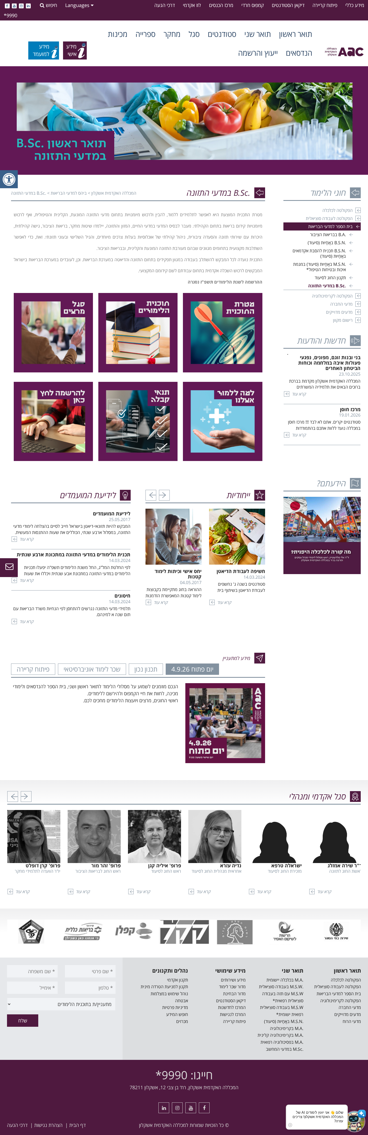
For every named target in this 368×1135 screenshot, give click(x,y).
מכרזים (182, 1021)
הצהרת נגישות (48, 1125)
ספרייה (145, 34)
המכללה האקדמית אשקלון (113, 193)
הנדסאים (299, 53)
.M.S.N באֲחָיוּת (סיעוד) (283, 1021)
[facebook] (7, 5)
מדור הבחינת (234, 994)
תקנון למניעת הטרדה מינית (164, 987)
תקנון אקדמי (177, 980)
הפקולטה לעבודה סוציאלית (329, 218)
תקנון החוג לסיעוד (330, 278)
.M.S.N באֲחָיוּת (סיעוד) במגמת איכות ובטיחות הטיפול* (319, 267)
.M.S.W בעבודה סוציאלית (281, 987)
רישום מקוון (343, 320)
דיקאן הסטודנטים (288, 5)
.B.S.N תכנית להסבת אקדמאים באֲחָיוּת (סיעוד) (319, 253)
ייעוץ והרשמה (258, 53)
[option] (184, 120)
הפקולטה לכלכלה (337, 210)
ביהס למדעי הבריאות (69, 193)
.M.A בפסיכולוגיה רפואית (282, 1042)
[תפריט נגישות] (9, 179)
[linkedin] (28, 5)
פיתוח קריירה (325, 5)
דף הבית (77, 1125)
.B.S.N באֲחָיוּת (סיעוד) (327, 243)
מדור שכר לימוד (232, 987)
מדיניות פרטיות (175, 1007)
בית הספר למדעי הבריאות (330, 226)
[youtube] (14, 5)
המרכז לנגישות (233, 1014)
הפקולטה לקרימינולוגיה (332, 296)
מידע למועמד (41, 50)
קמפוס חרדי (252, 5)
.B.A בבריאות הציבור (328, 235)
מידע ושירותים (233, 980)
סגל (194, 34)
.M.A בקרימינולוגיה (286, 1028)
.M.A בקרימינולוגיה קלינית (280, 1035)
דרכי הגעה (164, 5)
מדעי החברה (341, 304)
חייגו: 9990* (184, 1074)
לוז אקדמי (192, 5)
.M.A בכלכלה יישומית (284, 980)
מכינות (117, 34)
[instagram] (21, 5)
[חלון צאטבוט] (362, 1129)
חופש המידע (177, 1014)
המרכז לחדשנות (232, 1007)
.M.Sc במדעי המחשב (284, 1049)
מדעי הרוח (352, 1021)
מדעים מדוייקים (339, 312)
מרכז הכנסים (221, 5)
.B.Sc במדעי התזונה (327, 286)
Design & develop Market (325, 1125)
